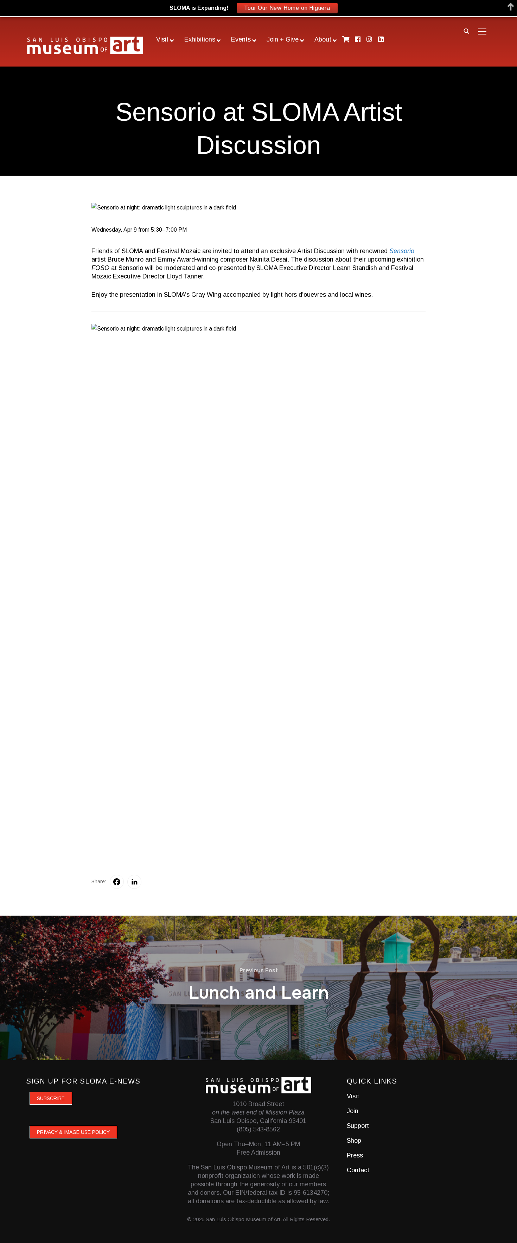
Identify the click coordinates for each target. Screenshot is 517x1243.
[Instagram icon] (369, 39)
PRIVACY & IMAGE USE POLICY (73, 1132)
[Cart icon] (346, 39)
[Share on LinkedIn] (134, 882)
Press (355, 1155)
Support (358, 1125)
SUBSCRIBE (51, 1098)
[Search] (467, 31)
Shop (354, 1140)
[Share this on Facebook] (117, 882)
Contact (358, 1170)
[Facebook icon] (357, 39)
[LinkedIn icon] (381, 39)
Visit (353, 1096)
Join (352, 1111)
